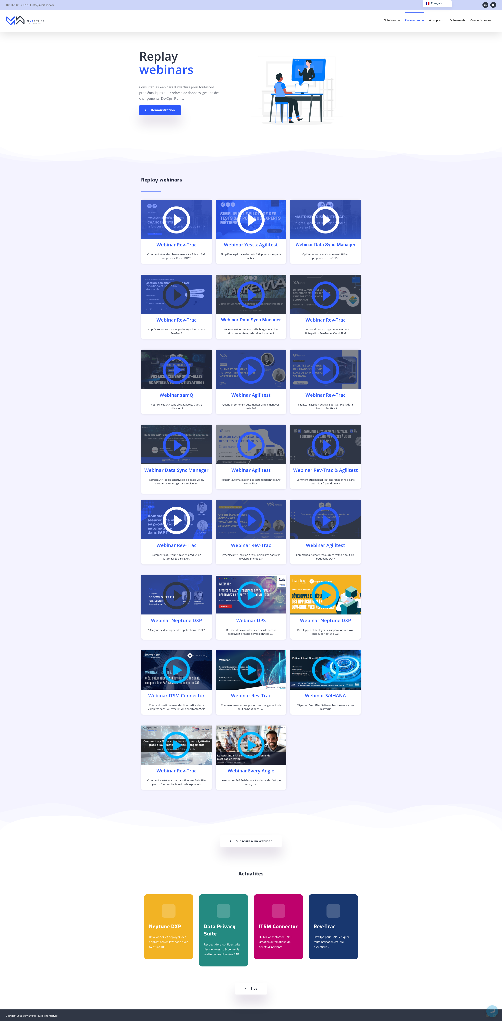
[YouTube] (493, 5)
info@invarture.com (43, 5)
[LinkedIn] (485, 5)
